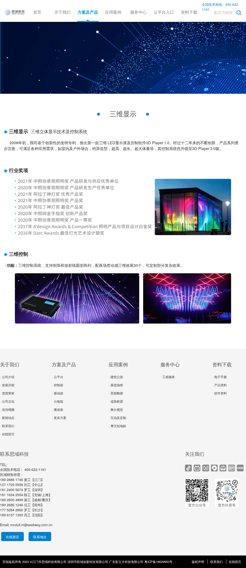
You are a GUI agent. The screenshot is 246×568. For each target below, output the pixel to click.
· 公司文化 (7, 401)
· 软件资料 (219, 393)
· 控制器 (57, 385)
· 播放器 (57, 409)
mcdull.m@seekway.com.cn (31, 524)
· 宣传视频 (7, 409)
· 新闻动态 (7, 417)
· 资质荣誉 (7, 393)
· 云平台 (57, 377)
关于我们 (62, 12)
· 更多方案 (59, 417)
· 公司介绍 (7, 377)
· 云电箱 (57, 401)
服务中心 (138, 12)
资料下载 (189, 12)
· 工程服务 (167, 377)
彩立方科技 (223, 12)
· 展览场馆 (116, 385)
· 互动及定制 (117, 417)
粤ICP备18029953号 (158, 561)
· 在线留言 (7, 434)
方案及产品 (64, 364)
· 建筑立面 (116, 377)
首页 (37, 12)
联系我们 (216, 561)
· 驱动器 (57, 393)
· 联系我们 (7, 426)
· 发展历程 (7, 385)
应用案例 (113, 12)
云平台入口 (164, 12)
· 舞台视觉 (116, 409)
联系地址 (40, 536)
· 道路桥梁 (116, 401)
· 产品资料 (219, 385)
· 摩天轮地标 (117, 426)
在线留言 (12, 536)
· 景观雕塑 (116, 393)
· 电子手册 (219, 377)
